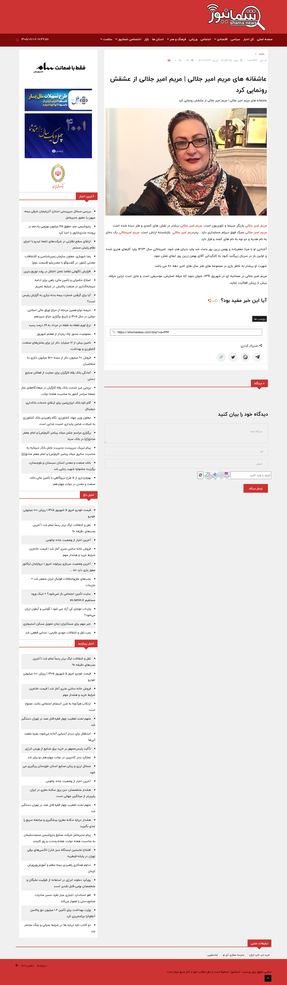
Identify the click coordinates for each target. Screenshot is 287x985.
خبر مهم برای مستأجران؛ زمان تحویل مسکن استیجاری (57, 623)
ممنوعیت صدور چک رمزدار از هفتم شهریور (64, 334)
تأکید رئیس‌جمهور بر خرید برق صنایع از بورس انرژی (58, 748)
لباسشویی (212, 955)
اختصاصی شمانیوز (129, 39)
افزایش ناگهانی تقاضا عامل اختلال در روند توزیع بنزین (57, 271)
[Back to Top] (268, 978)
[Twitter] (233, 357)
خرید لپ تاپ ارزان (259, 955)
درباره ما (41, 965)
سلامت (107, 39)
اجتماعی (205, 39)
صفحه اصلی (264, 39)
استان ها (158, 39)
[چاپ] (168, 60)
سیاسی (235, 39)
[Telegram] (257, 357)
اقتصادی (222, 39)
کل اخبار (248, 39)
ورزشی (193, 39)
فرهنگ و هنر (177, 39)
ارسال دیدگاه (255, 488)
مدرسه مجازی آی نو (233, 955)
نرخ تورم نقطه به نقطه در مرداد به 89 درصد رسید (60, 325)
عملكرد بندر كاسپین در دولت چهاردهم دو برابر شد (59, 757)
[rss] (17, 965)
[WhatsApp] (245, 357)
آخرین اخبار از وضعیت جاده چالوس (68, 540)
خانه (262, 54)
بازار (146, 39)
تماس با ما (28, 965)
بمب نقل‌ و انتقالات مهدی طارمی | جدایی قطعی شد (58, 632)
